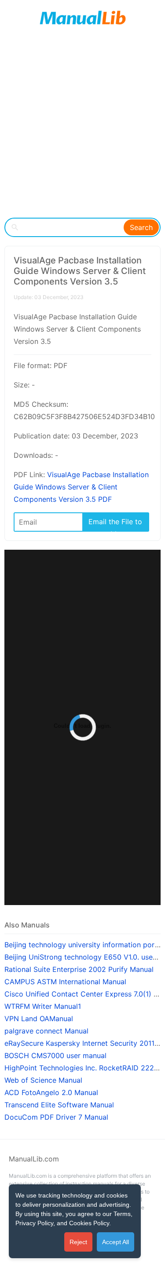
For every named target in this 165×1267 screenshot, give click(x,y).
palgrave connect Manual (46, 1030)
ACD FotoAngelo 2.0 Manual (51, 1092)
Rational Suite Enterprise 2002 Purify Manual (79, 969)
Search (141, 227)
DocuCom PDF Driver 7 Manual (56, 1117)
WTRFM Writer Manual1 (42, 1006)
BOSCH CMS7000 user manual (55, 1055)
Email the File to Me (115, 524)
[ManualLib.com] (82, 17)
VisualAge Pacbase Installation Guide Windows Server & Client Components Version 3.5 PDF (81, 487)
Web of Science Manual (43, 1080)
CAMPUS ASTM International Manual (65, 981)
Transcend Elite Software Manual (59, 1104)
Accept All (115, 1241)
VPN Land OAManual (38, 1018)
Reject (78, 1241)
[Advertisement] (82, 126)
